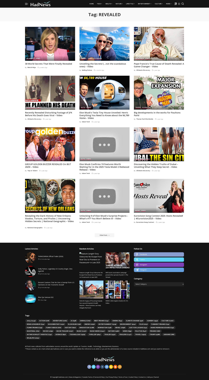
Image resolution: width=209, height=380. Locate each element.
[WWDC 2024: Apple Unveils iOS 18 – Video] (118, 290)
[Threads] (120, 367)
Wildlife (33, 338)
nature (113, 331)
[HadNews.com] (40, 4)
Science (61, 334)
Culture (167, 321)
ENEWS (90, 324)
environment (128, 324)
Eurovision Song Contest (145, 222)
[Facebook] (159, 254)
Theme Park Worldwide (144, 119)
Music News (97, 331)
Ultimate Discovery (143, 70)
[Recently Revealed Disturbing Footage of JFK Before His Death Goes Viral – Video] (50, 93)
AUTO (83, 107)
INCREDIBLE (139, 58)
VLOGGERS (98, 58)
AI (73, 321)
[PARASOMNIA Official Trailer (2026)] (30, 257)
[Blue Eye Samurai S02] (30, 298)
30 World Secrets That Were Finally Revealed (48, 63)
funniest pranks (160, 324)
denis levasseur (35, 324)
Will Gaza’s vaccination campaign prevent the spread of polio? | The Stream (117, 275)
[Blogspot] (115, 367)
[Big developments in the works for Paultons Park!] (159, 93)
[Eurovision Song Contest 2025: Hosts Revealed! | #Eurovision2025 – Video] (159, 196)
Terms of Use (123, 377)
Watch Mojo (31, 67)
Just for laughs (138, 327)
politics (140, 331)
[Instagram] (159, 265)
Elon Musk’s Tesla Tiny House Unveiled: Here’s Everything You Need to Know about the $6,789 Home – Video (104, 115)
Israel (120, 327)
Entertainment (107, 324)
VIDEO (38, 58)
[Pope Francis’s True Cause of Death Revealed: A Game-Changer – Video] (159, 44)
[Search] (182, 4)
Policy (102, 377)
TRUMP (155, 334)
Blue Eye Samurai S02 (45, 297)
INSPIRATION (104, 327)
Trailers (125, 334)
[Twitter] (159, 259)
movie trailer (64, 331)
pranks (155, 331)
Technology (77, 334)
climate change (134, 321)
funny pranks (34, 327)
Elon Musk (74, 324)
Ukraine (169, 334)
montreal (33, 331)
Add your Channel (153, 377)
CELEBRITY (30, 58)
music (81, 331)
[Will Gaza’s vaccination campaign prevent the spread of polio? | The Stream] (118, 261)
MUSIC (137, 210)
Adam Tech (86, 122)
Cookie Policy (133, 377)
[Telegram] (159, 270)
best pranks (101, 321)
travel (140, 334)
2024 (31, 321)
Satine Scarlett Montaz (39, 334)
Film (143, 324)
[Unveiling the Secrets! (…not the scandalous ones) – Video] (104, 44)
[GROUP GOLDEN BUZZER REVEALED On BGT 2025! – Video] (50, 144)
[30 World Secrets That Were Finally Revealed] (50, 44)
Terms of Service (93, 377)
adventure (60, 321)
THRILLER (95, 334)
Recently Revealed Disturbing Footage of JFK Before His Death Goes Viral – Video (48, 114)
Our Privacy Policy (111, 377)
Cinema (117, 321)
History (70, 327)
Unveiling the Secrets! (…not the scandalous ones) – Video (102, 65)
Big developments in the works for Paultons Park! (157, 114)
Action (44, 321)
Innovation (86, 327)
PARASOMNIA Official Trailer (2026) (50, 256)
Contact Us (142, 377)
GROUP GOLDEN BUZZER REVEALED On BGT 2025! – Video (48, 165)
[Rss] (111, 367)
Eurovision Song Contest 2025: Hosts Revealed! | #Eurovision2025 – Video (158, 217)
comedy (152, 321)
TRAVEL (84, 58)
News (127, 331)
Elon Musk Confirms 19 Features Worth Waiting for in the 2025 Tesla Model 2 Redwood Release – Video (104, 167)
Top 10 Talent (32, 170)
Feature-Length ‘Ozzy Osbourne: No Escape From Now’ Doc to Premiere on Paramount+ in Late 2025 (91, 275)
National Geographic (35, 228)
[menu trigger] (27, 4)
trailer (109, 334)
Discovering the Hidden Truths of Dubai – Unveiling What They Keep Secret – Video (156, 165)
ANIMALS (85, 321)
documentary (56, 324)
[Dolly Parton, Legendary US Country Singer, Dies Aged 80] (30, 271)
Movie (48, 331)
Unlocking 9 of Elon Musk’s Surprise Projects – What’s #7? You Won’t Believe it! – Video (103, 217)
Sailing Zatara (87, 70)
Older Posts (103, 235)
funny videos (53, 327)
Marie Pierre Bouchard (162, 327)
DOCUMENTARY (32, 210)
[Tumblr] (102, 367)
